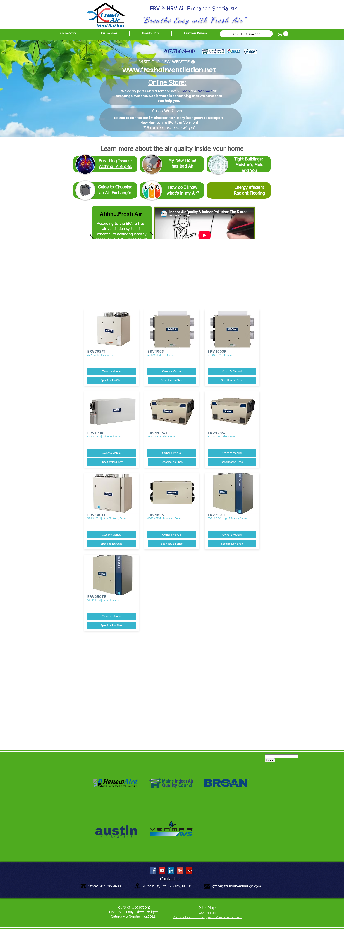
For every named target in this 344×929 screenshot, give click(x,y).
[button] (283, 33)
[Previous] (92, 235)
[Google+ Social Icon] (180, 870)
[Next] (151, 235)
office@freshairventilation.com (236, 886)
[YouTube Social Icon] (162, 870)
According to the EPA (115, 224)
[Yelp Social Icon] (189, 870)
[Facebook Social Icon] (153, 870)
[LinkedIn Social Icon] (171, 870)
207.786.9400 (179, 51)
